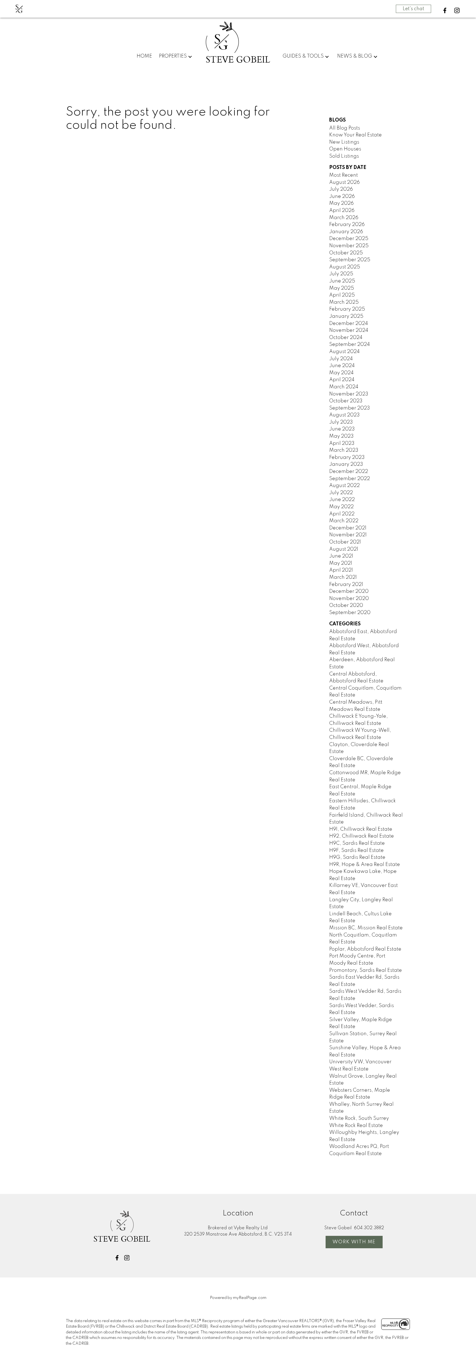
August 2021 (343, 549)
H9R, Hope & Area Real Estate (364, 864)
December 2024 (348, 323)
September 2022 (349, 478)
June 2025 (342, 281)
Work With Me (354, 1241)
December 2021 (347, 528)
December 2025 (348, 238)
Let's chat (413, 8)
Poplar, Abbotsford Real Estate (365, 949)
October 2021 (345, 542)
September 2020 (349, 612)
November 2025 (349, 245)
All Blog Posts (344, 128)
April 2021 (341, 570)
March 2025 (344, 302)
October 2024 (346, 337)
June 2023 (342, 429)
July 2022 (341, 492)
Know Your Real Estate (355, 135)
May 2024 (341, 372)
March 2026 (343, 217)
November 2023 (348, 394)
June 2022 (342, 499)
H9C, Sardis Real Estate (357, 843)
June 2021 (341, 556)
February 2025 (347, 309)
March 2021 (343, 577)
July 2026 (341, 189)
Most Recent (343, 175)
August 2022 (344, 485)
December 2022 (348, 471)
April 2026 (342, 210)
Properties (173, 56)
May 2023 (341, 436)
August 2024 (344, 351)
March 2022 (343, 520)
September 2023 (349, 408)
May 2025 (341, 288)
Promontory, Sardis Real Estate (365, 970)
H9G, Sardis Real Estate (357, 857)
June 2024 (342, 365)
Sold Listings (344, 156)
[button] (445, 10)
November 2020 (349, 598)
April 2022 (342, 514)
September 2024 (349, 344)
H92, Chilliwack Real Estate (361, 836)
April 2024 (342, 379)
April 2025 (342, 295)
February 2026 (347, 224)
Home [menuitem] (144, 56)
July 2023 (341, 422)
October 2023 (346, 401)
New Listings (344, 142)
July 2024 (341, 358)
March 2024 (343, 386)
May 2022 (341, 506)
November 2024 (348, 330)
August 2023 (344, 415)
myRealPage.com (249, 1298)
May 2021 (340, 563)
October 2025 (346, 253)
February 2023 (347, 457)
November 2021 (348, 534)
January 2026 (346, 231)
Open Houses (345, 149)
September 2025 (349, 259)
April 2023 (342, 443)
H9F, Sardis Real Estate (356, 850)
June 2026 (342, 196)
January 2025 (346, 316)
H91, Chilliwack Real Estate (360, 829)
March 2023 (343, 450)
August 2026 (344, 182)
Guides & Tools (303, 56)
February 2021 (346, 584)
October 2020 (346, 605)
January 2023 (346, 464)
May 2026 (341, 203)
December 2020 (349, 591)
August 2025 (344, 267)
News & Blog (354, 56)
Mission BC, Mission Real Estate (366, 928)
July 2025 (341, 273)
